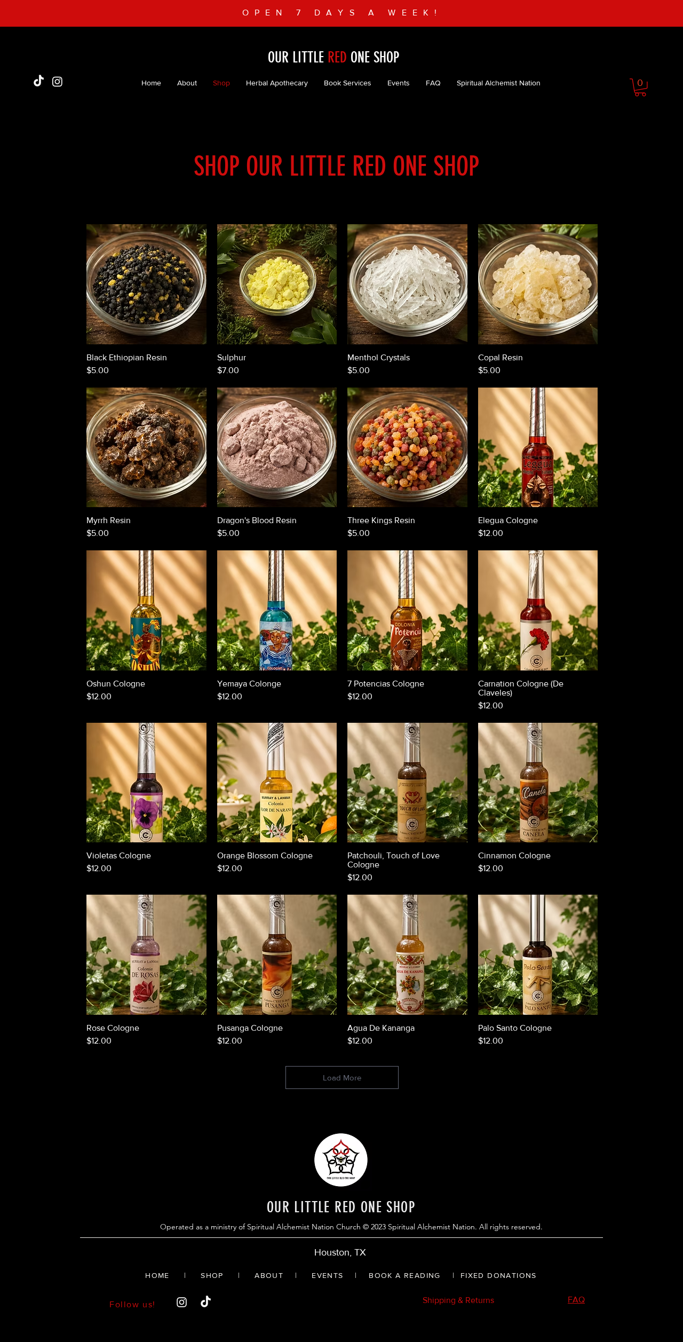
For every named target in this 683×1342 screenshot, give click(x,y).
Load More (342, 1077)
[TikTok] (38, 81)
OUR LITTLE (298, 57)
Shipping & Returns (458, 1300)
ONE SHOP (373, 57)
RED (337, 57)
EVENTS (327, 1275)
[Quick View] (146, 284)
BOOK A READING (405, 1275)
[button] (640, 87)
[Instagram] (57, 81)
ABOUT (269, 1275)
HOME (157, 1275)
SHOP (211, 1275)
